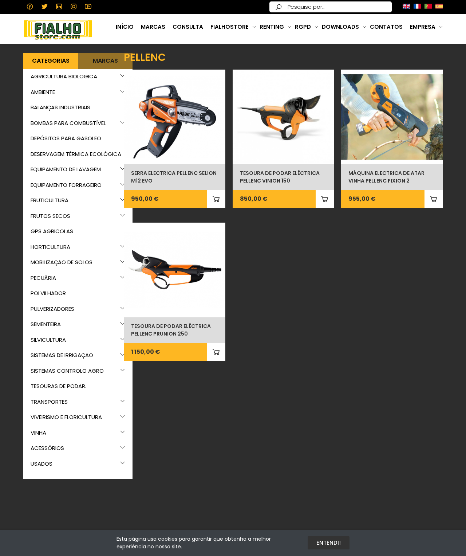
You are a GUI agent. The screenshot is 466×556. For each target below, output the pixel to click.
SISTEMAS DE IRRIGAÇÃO (62, 355)
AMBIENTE (43, 92)
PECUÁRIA (43, 278)
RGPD (303, 27)
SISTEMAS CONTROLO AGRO (67, 371)
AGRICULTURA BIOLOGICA (64, 76)
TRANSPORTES (49, 402)
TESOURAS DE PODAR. (58, 386)
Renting (272, 27)
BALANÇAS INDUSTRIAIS (60, 107)
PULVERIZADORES (52, 309)
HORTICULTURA (50, 247)
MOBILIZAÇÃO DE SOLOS (61, 262)
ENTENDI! (328, 543)
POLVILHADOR (48, 293)
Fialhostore (229, 27)
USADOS (41, 463)
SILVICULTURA (48, 340)
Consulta (188, 27)
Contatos (386, 27)
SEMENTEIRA (46, 324)
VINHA (38, 432)
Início (125, 27)
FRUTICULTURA (49, 200)
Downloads (340, 27)
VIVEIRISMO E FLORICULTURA (66, 417)
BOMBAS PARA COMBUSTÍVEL (68, 123)
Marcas (153, 27)
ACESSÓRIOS (47, 448)
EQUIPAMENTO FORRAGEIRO (66, 185)
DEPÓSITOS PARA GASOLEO (66, 138)
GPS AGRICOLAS (52, 231)
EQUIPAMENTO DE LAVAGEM (66, 169)
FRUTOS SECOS (50, 216)
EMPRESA (422, 27)
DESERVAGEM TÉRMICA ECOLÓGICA (76, 154)
